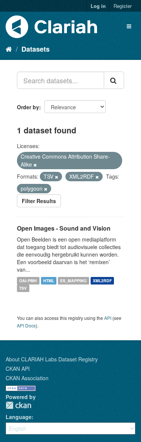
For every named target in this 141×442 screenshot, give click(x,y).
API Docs (26, 325)
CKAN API (18, 368)
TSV (23, 288)
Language (19, 417)
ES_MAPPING (73, 280)
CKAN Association (27, 378)
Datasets (35, 49)
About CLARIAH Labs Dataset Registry (52, 359)
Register (123, 5)
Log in (98, 5)
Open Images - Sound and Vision (64, 228)
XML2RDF (102, 280)
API (107, 318)
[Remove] (35, 165)
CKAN (18, 405)
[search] (114, 80)
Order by (28, 107)
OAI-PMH (28, 280)
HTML (48, 280)
